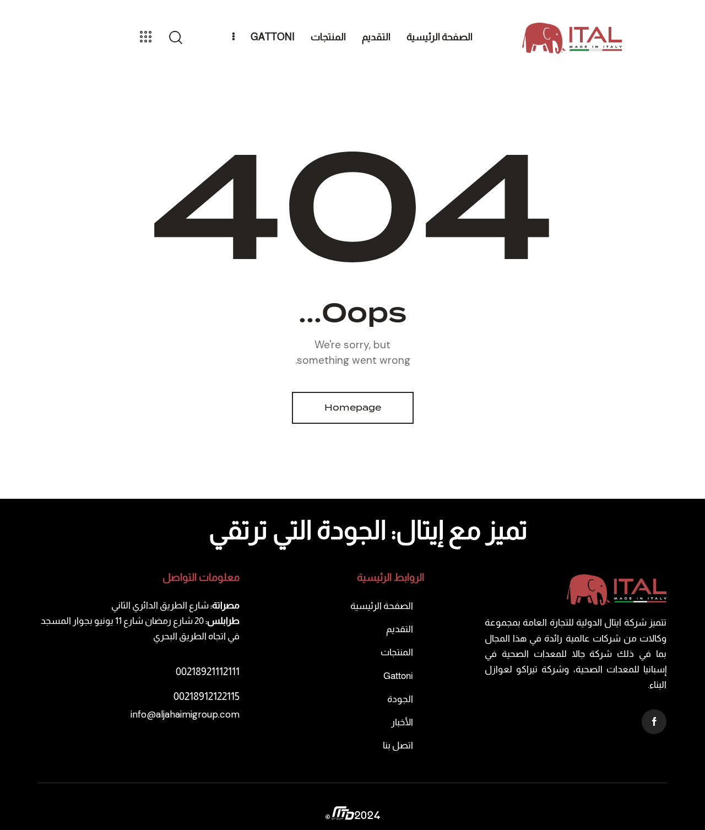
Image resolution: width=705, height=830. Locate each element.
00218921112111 (208, 671)
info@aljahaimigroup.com (185, 714)
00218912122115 (206, 696)
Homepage (352, 407)
